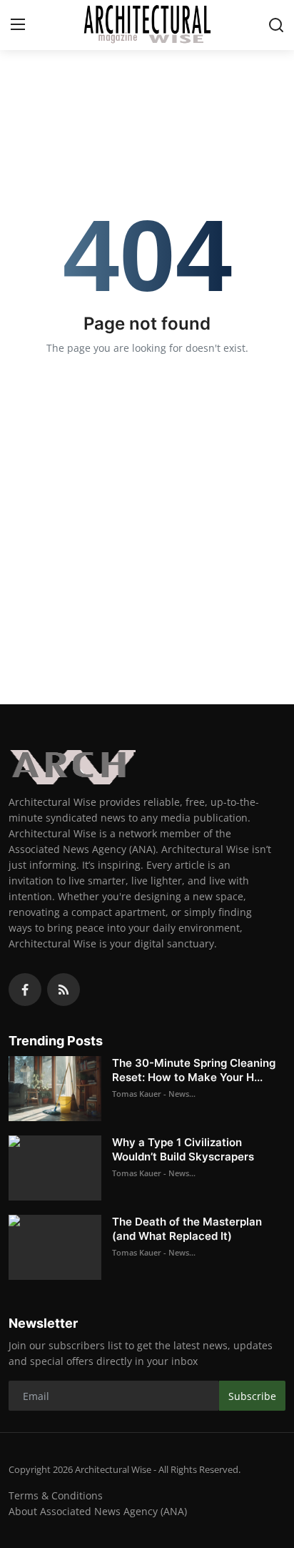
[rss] (63, 989)
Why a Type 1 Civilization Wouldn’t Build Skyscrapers (183, 1149)
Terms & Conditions (56, 1495)
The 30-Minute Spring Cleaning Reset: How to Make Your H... (193, 1070)
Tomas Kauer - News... (154, 1093)
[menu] (18, 25)
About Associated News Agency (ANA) (98, 1511)
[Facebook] (25, 989)
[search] (276, 25)
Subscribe (252, 1396)
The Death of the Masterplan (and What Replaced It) (187, 1229)
